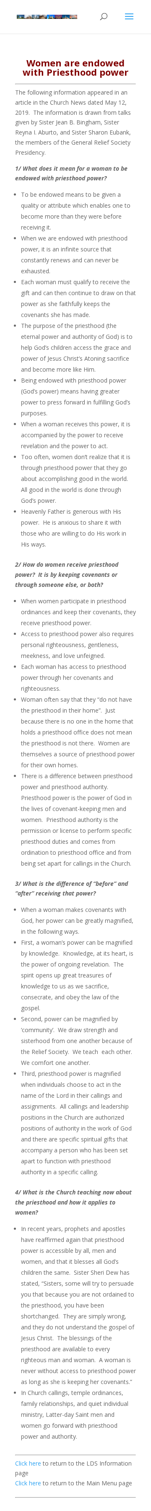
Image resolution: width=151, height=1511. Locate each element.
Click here (28, 1463)
